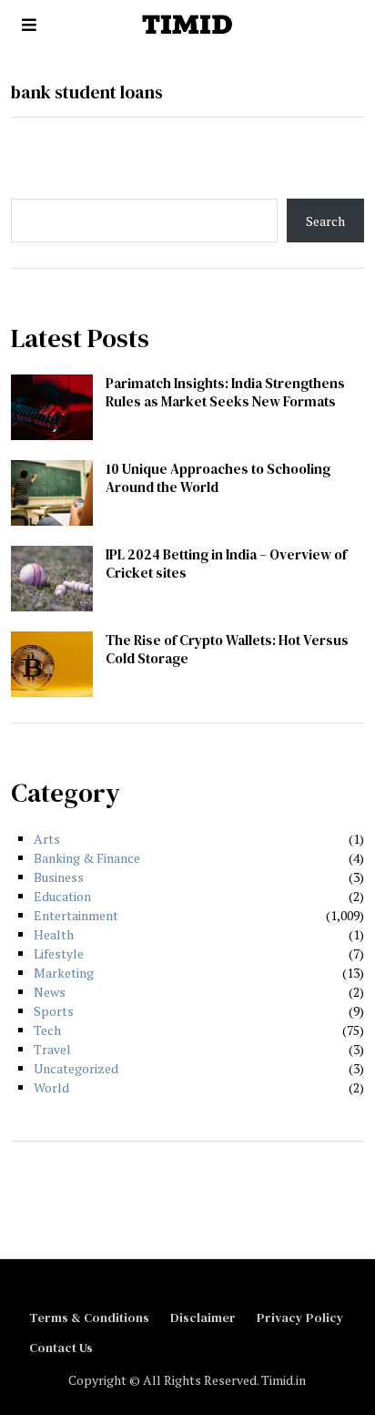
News (50, 991)
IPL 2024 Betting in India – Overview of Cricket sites (226, 563)
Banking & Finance (87, 857)
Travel (52, 1049)
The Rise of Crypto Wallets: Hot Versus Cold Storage (227, 649)
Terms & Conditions (89, 1317)
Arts (47, 838)
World (51, 1087)
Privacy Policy (300, 1317)
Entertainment (76, 915)
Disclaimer (203, 1317)
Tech (47, 1030)
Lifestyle (59, 953)
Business (59, 877)
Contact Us (61, 1347)
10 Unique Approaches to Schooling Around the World (218, 478)
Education (62, 896)
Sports (54, 1011)
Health (54, 934)
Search (325, 221)
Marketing (64, 972)
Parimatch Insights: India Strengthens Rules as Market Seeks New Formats (225, 392)
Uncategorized (76, 1068)
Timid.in (283, 1380)
